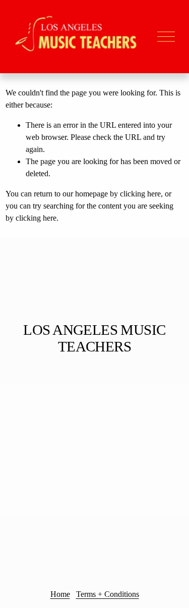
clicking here (140, 193)
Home (60, 594)
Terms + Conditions (107, 594)
